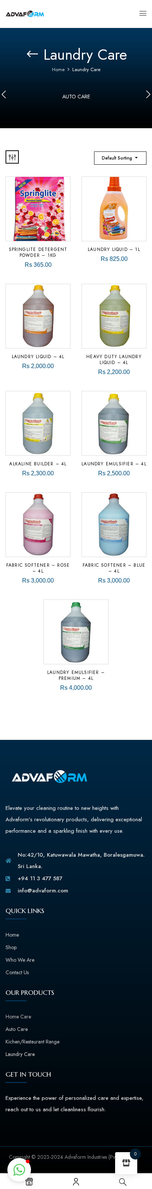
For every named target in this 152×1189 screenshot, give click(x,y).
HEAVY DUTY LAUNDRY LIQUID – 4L (114, 359)
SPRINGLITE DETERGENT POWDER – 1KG (38, 252)
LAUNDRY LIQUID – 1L (114, 249)
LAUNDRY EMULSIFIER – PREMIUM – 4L (76, 675)
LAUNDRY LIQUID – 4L (38, 356)
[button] (19, 1170)
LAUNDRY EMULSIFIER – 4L (114, 464)
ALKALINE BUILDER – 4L (37, 464)
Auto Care (76, 96)
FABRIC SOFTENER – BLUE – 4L (114, 568)
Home (58, 69)
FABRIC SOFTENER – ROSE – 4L (38, 568)
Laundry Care (20, 1054)
